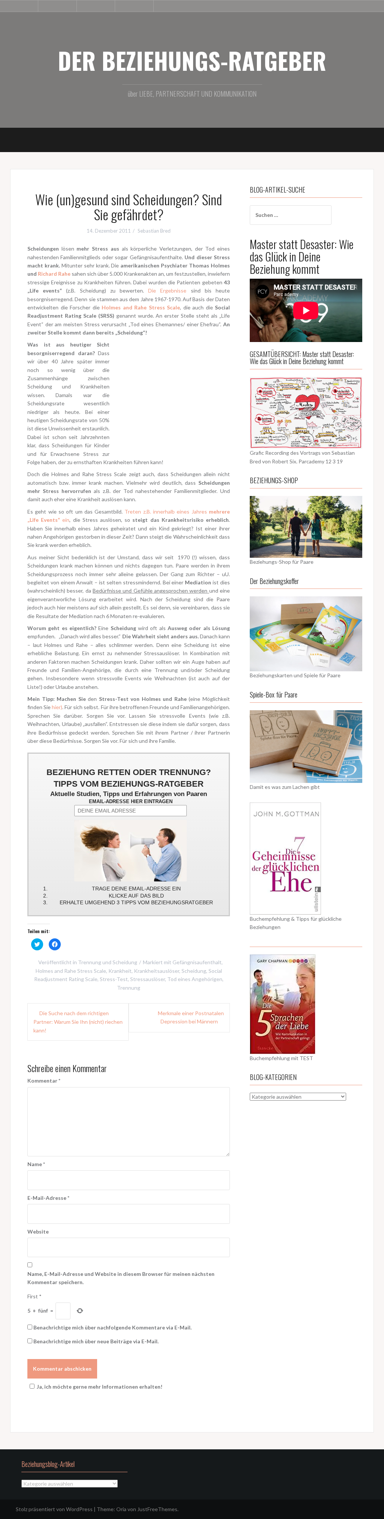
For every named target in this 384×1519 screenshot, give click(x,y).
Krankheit (120, 971)
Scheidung (194, 971)
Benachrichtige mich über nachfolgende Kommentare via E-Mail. (112, 1327)
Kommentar (43, 1080)
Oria (121, 1509)
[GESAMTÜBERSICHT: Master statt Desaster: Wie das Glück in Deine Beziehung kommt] (306, 412)
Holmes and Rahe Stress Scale (71, 971)
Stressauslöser (147, 979)
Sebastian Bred (154, 231)
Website (38, 1231)
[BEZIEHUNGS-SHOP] (306, 526)
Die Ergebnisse (167, 290)
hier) (57, 707)
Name (36, 1164)
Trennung (128, 987)
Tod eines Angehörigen (194, 979)
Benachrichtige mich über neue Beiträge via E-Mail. (96, 1341)
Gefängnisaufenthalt (197, 962)
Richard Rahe (54, 273)
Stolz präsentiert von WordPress (54, 1509)
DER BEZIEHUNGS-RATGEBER (192, 60)
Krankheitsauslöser (156, 971)
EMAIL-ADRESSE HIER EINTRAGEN (130, 801)
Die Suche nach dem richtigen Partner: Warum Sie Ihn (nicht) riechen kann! (78, 1022)
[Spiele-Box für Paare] (306, 745)
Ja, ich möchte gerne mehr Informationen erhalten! (99, 1386)
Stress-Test (114, 979)
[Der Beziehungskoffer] (306, 633)
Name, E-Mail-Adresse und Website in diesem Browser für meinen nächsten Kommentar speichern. (120, 1278)
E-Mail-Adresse (48, 1198)
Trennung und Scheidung (107, 962)
